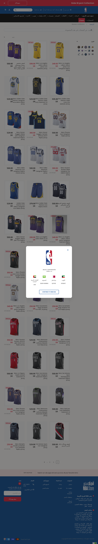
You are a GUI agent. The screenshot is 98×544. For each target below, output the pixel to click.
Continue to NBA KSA (49, 292)
